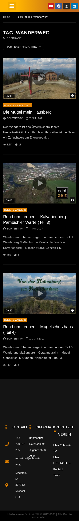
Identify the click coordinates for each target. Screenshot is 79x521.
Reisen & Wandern (15, 210)
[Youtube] (51, 6)
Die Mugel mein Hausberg (27, 112)
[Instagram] (66, 6)
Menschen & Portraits (17, 105)
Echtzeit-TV (15, 118)
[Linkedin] (74, 6)
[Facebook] (58, 6)
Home (6, 17)
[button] (12, 6)
